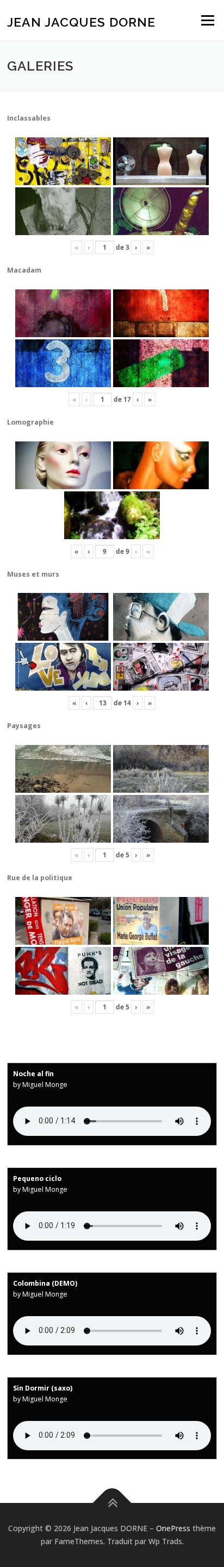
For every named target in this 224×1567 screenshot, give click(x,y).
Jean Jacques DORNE (81, 21)
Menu (207, 20)
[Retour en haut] (112, 1503)
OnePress (173, 1528)
